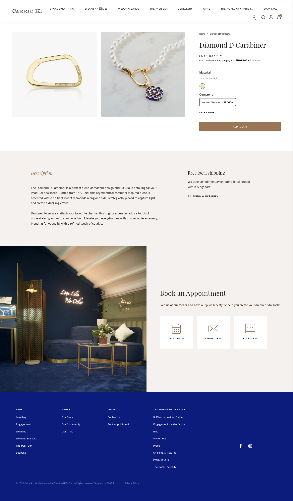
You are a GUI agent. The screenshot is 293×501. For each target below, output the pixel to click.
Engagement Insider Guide (169, 424)
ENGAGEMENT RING (62, 8)
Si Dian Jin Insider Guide (168, 417)
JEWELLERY (185, 8)
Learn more (256, 60)
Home (202, 33)
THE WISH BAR (159, 8)
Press (156, 445)
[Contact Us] (254, 18)
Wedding (21, 431)
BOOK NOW (270, 8)
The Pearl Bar (24, 445)
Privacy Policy (132, 483)
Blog (155, 431)
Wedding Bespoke (26, 438)
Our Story (67, 417)
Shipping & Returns (164, 452)
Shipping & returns (203, 196)
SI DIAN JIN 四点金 (96, 8)
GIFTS (206, 8)
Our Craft (67, 431)
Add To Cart (240, 126)
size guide (207, 112)
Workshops (159, 438)
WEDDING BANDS (128, 8)
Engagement (23, 424)
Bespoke (21, 452)
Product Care (161, 460)
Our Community (71, 424)
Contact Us (114, 417)
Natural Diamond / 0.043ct (218, 102)
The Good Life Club (164, 467)
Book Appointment (118, 424)
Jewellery (21, 417)
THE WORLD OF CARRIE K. (237, 8)
